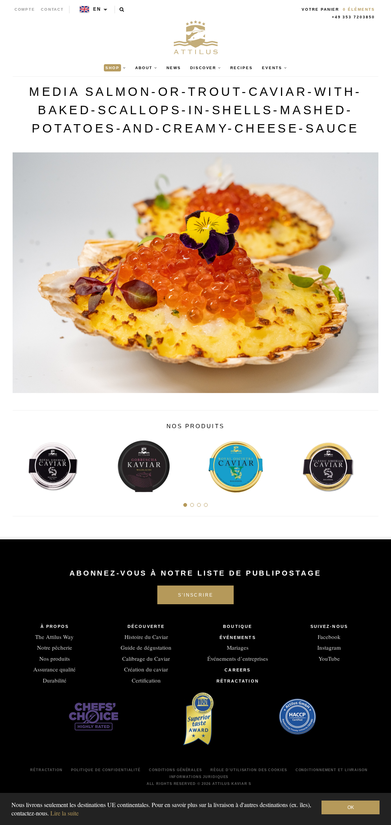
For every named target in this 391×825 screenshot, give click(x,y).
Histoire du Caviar (146, 637)
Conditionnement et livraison (332, 770)
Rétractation (238, 681)
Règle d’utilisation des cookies (248, 770)
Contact (52, 9)
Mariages (238, 647)
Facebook (329, 637)
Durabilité (54, 680)
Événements (238, 637)
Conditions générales (175, 770)
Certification (146, 680)
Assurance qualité (54, 669)
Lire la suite (64, 813)
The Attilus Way (54, 637)
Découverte (146, 626)
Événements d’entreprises (237, 658)
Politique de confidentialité (106, 770)
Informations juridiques (199, 777)
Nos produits (54, 658)
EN (97, 9)
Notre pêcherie (54, 647)
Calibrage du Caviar (146, 658)
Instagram (329, 647)
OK (350, 807)
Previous (21, 463)
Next (369, 463)
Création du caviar (146, 669)
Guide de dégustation (146, 647)
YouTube (329, 658)
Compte (25, 9)
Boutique (237, 626)
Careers (237, 670)
